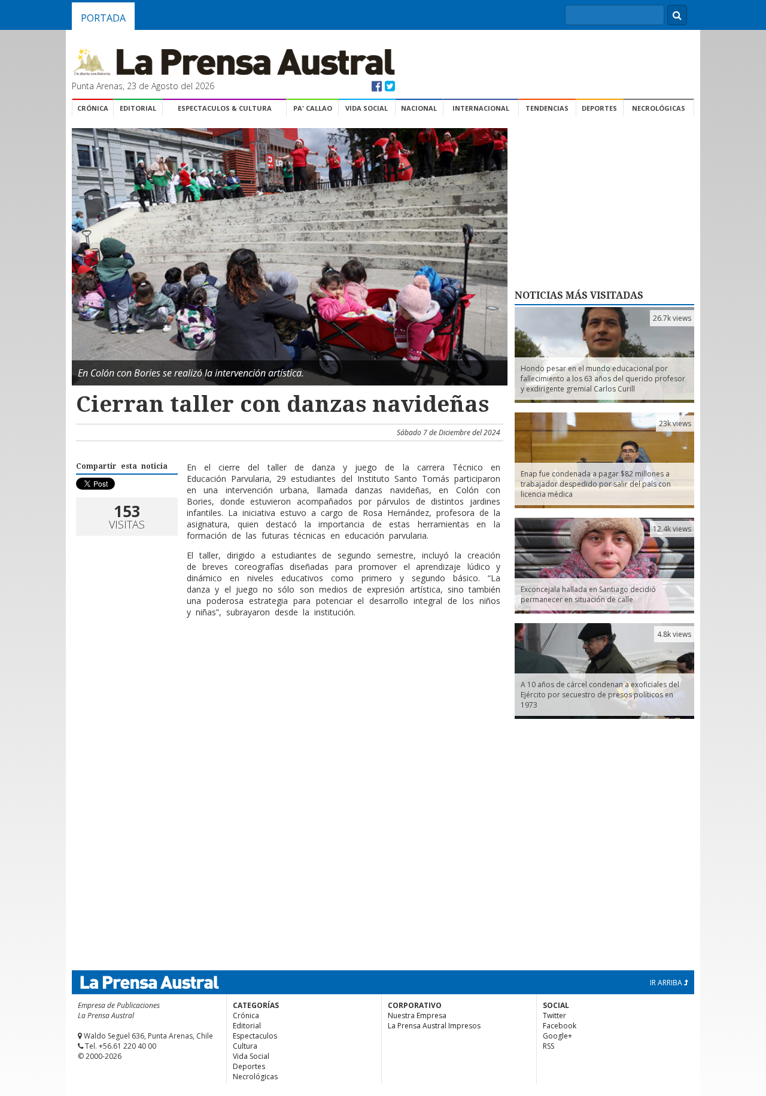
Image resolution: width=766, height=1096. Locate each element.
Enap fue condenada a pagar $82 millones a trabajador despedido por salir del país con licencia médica (596, 484)
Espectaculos (255, 1036)
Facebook (559, 1026)
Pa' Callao (312, 108)
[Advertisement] (288, 666)
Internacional (480, 108)
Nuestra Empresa (417, 1015)
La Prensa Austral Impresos (434, 1026)
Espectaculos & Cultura (225, 108)
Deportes (599, 108)
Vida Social (366, 108)
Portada (103, 18)
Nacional (419, 108)
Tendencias (547, 108)
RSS (548, 1046)
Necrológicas (658, 108)
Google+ (557, 1036)
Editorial (138, 108)
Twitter (554, 1015)
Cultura (245, 1046)
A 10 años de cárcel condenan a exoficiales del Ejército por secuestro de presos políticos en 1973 (600, 694)
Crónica (92, 108)
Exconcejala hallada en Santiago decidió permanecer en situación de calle (588, 594)
